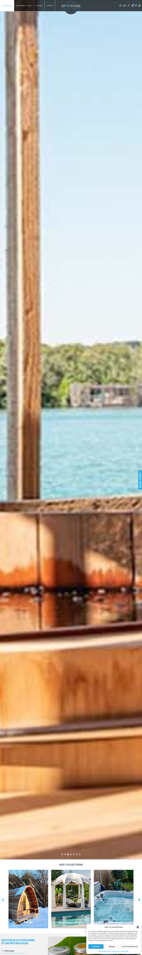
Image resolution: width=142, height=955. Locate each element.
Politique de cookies (104, 951)
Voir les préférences (130, 946)
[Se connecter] (129, 5)
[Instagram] (139, 5)
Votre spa (9, 951)
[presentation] (3, 900)
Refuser (112, 946)
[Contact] (124, 5)
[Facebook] (135, 5)
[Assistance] (120, 5)
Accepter (96, 946)
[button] (138, 927)
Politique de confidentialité (120, 951)
